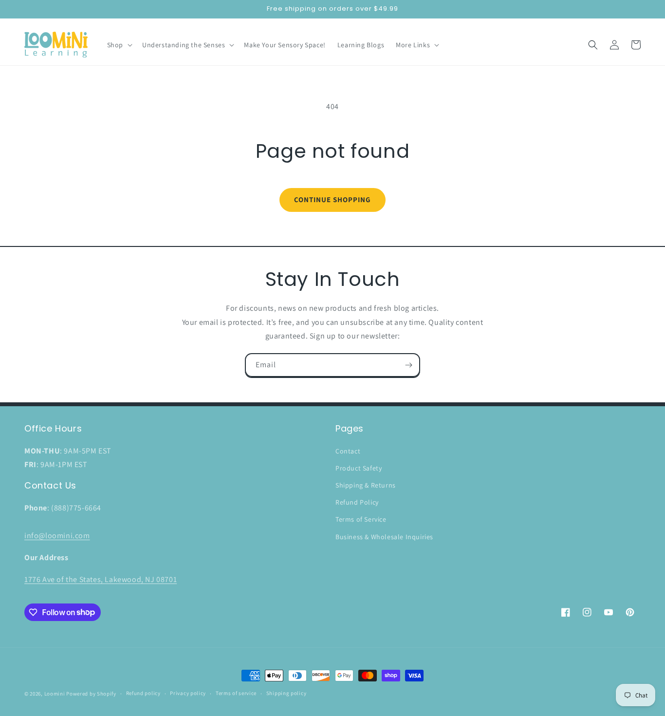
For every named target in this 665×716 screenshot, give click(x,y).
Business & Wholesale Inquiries (384, 536)
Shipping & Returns (365, 485)
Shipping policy (286, 693)
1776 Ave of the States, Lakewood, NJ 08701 (100, 579)
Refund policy (143, 693)
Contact (347, 451)
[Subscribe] (408, 365)
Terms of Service (361, 519)
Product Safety (358, 468)
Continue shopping (332, 199)
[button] (118, 45)
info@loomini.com (57, 535)
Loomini (54, 693)
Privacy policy (188, 693)
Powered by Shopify (91, 693)
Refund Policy (357, 502)
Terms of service (236, 693)
